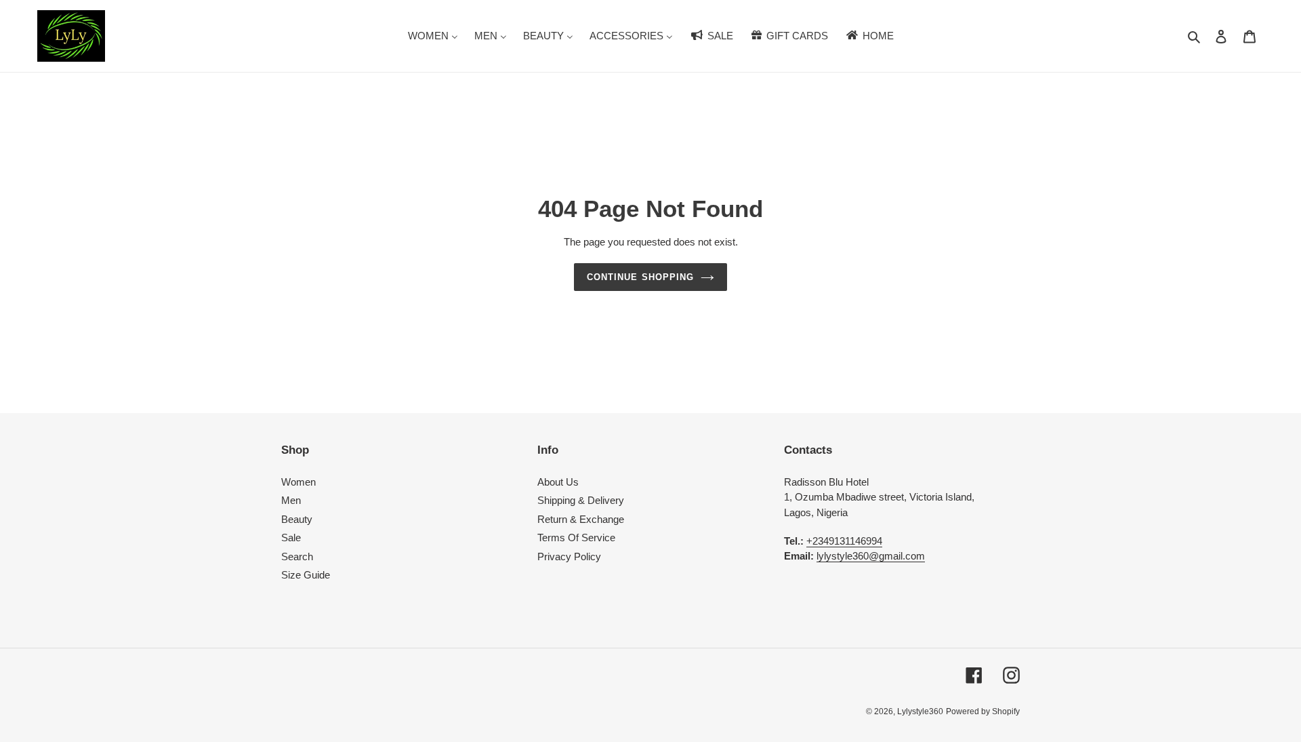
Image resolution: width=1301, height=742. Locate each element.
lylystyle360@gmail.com (871, 556)
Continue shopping (640, 277)
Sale (291, 537)
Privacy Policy (569, 556)
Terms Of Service (576, 537)
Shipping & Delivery (580, 500)
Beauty (296, 519)
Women (298, 482)
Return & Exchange (580, 519)
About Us (558, 482)
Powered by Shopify (983, 711)
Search (297, 556)
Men (291, 500)
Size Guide (305, 575)
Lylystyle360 (920, 711)
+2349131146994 (844, 541)
